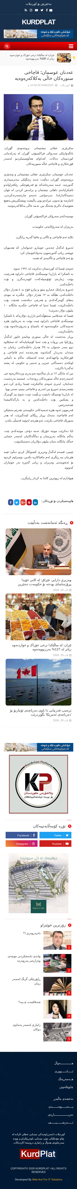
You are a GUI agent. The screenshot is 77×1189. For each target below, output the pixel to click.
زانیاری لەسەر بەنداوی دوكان (27, 1027)
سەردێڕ (74, 57)
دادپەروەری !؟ (32, 933)
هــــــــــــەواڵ (63, 1063)
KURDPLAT (38, 22)
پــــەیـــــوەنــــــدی (60, 1106)
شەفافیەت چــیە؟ (29, 1002)
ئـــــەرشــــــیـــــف (60, 1122)
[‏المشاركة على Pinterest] (29, 502)
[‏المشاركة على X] (16, 502)
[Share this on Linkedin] (35, 502)
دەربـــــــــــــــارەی (60, 1114)
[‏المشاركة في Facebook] (10, 502)
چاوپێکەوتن (66, 1087)
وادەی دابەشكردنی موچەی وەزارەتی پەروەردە (24, 958)
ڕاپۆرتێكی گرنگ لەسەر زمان (26, 981)
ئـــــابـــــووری (64, 1071)
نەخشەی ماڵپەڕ (63, 1098)
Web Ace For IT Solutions (47, 1179)
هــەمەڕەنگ (65, 1079)
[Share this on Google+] (23, 502)
